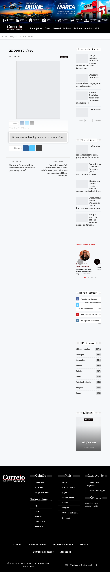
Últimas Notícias (83, 349)
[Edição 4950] (89, 434)
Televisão (39, 527)
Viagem (65, 508)
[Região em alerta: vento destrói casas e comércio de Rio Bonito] (82, 184)
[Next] (97, 262)
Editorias (39, 487)
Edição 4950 (89, 442)
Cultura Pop (40, 521)
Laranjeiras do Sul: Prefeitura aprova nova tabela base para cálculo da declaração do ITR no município (54, 170)
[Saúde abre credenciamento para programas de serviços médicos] (82, 149)
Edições (64, 57)
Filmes (37, 506)
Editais (79, 371)
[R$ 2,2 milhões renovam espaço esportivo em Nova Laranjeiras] (82, 58)
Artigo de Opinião (42, 492)
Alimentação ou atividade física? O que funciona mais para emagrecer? (22, 168)
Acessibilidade (37, 544)
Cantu (48, 28)
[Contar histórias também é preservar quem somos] (82, 95)
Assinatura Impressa (93, 484)
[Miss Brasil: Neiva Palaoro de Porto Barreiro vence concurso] (82, 201)
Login (64, 482)
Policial (67, 28)
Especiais (66, 518)
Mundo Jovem (68, 498)
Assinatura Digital (97, 491)
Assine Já (66, 551)
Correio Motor (68, 487)
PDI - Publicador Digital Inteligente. (81, 565)
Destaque (80, 355)
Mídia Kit (85, 544)
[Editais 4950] (82, 112)
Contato (17, 544)
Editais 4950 (95, 109)
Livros (37, 511)
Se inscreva (18, 137)
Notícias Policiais (83, 382)
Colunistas (39, 482)
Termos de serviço (43, 551)
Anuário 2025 (91, 28)
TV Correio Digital (70, 513)
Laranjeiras (36, 28)
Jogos (64, 492)
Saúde (78, 393)
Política (78, 28)
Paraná (57, 28)
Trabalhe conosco (62, 544)
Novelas (38, 516)
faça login (33, 137)
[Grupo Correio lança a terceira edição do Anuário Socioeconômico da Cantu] (82, 218)
